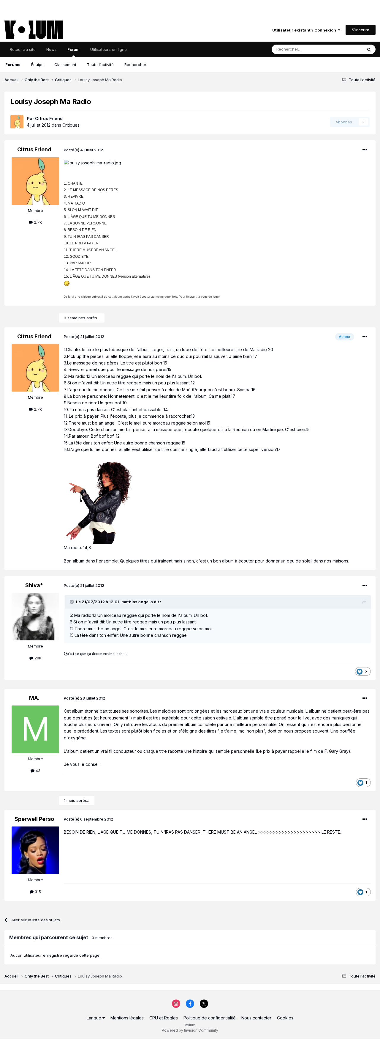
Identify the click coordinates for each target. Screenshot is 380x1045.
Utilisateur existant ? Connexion (305, 30)
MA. (34, 698)
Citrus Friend (49, 118)
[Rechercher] (369, 49)
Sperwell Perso (34, 819)
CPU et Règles (163, 1017)
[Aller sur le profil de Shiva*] (35, 616)
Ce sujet (347, 49)
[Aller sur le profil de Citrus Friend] (16, 121)
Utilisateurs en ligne (108, 49)
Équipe (37, 64)
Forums (12, 64)
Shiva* (34, 585)
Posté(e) (83, 149)
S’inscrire (360, 29)
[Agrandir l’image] (92, 162)
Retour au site (23, 49)
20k (37, 658)
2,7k (37, 222)
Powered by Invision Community (190, 1030)
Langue (94, 1017)
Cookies (285, 1017)
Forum (73, 49)
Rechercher (135, 64)
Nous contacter (256, 1017)
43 (37, 770)
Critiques (71, 125)
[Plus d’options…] (365, 149)
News (51, 49)
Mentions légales (127, 1017)
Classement (65, 64)
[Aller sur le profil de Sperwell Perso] (35, 850)
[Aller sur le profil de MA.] (35, 729)
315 (37, 891)
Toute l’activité (100, 64)
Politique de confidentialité (209, 1017)
